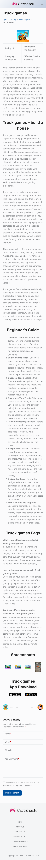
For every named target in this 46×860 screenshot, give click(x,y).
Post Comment (12, 793)
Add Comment (12, 759)
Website (8, 750)
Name (8, 733)
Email (8, 742)
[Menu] (42, 4)
